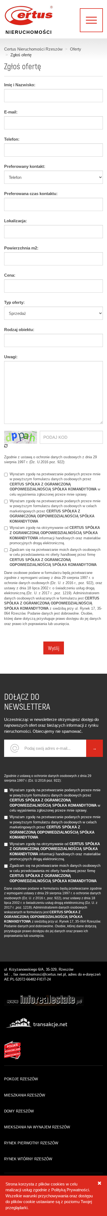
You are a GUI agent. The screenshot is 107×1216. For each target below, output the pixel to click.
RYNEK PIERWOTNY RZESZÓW (31, 1143)
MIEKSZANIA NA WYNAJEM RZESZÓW (37, 1127)
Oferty (75, 49)
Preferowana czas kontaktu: (31, 193)
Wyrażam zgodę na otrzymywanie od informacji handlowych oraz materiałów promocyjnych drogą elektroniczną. (55, 535)
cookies (58, 1184)
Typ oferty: (14, 302)
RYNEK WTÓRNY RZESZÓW (28, 1159)
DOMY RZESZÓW (19, 1111)
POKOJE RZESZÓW (21, 1079)
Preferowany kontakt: (24, 166)
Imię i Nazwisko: (19, 84)
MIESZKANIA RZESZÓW (24, 1095)
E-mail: (11, 112)
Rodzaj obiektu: (19, 329)
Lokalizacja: (15, 220)
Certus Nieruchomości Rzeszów (33, 49)
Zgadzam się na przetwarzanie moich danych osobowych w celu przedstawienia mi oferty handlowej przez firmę (55, 557)
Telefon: (11, 139)
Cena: (9, 275)
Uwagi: (11, 356)
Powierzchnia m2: (21, 248)
